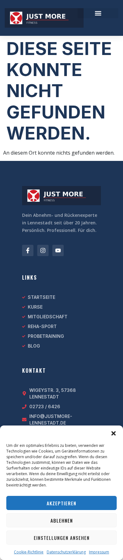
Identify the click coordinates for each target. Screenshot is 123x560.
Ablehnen (61, 520)
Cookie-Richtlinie (29, 552)
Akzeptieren (61, 503)
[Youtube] (58, 250)
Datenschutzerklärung (66, 552)
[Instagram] (43, 250)
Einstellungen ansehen (62, 537)
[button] (113, 433)
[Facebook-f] (27, 250)
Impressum (99, 552)
